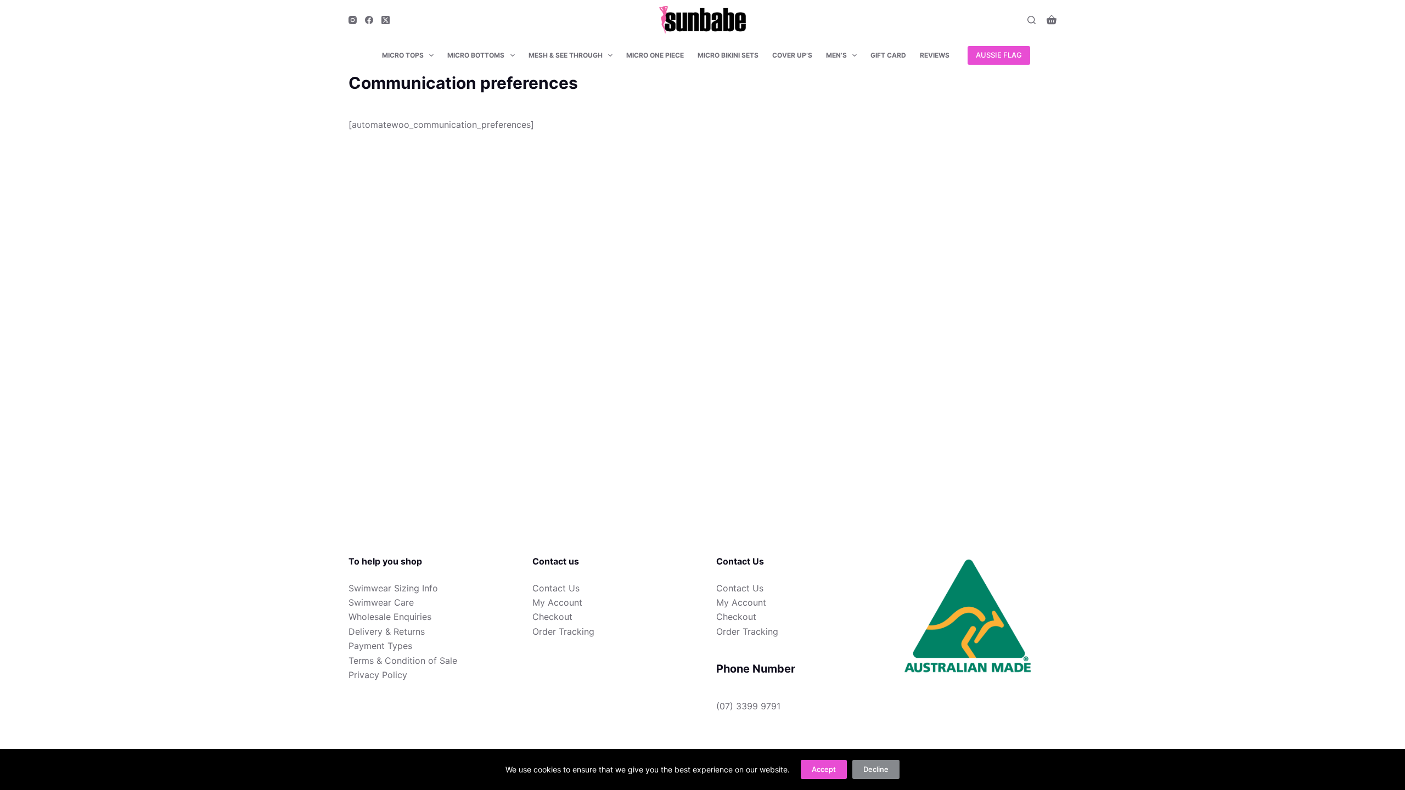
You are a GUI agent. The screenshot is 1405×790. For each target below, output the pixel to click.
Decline (876, 769)
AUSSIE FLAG (999, 54)
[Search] (1031, 20)
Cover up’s (792, 55)
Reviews (934, 55)
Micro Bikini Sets (728, 55)
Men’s (836, 55)
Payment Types (380, 645)
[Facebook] (369, 20)
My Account (557, 602)
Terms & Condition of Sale (403, 660)
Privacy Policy (378, 674)
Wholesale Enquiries (390, 616)
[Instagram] (353, 20)
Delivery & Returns (387, 631)
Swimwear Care (381, 602)
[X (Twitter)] (385, 20)
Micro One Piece (655, 55)
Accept (824, 769)
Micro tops (403, 55)
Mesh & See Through (566, 55)
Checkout (552, 616)
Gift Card (888, 55)
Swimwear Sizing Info (393, 588)
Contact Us (556, 588)
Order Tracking (563, 631)
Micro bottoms (475, 55)
